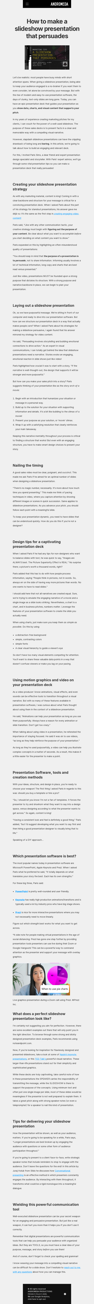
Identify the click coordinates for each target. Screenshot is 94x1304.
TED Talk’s (41, 1059)
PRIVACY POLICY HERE (37, 1294)
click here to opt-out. (37, 1299)
